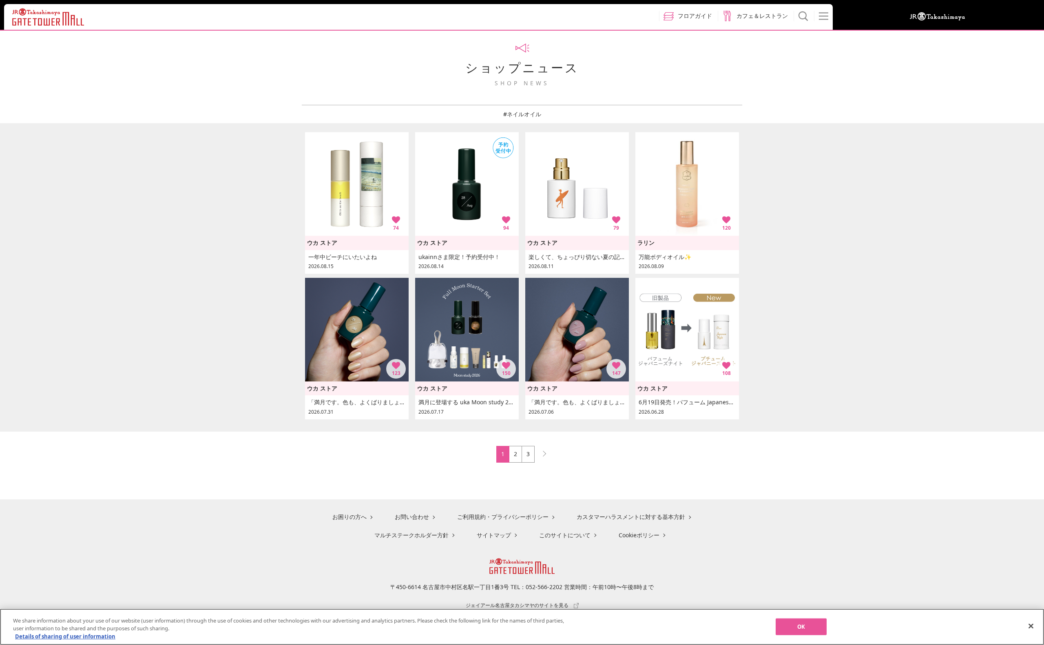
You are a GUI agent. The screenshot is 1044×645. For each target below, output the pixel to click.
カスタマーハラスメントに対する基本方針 (631, 517)
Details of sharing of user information (65, 636)
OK (801, 626)
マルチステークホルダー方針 (411, 535)
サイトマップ (494, 535)
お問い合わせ (412, 517)
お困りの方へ (349, 517)
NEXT (540, 452)
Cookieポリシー (639, 535)
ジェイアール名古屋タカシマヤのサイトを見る (517, 605)
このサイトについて (565, 535)
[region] (522, 627)
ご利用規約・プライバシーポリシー (503, 517)
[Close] (1031, 626)
